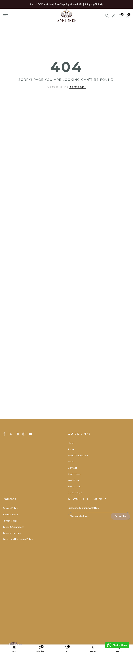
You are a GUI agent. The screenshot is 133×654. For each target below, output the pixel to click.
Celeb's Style (75, 492)
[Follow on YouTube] (30, 434)
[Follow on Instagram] (17, 434)
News (71, 461)
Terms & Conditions (13, 526)
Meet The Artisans (78, 455)
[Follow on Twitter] (10, 434)
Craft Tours (74, 473)
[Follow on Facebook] (4, 434)
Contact (72, 467)
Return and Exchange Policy (18, 539)
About (71, 449)
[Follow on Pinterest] (23, 434)
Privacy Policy (10, 520)
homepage (77, 86)
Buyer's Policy (10, 508)
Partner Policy (10, 514)
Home (71, 442)
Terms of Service (12, 532)
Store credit (74, 486)
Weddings (73, 480)
